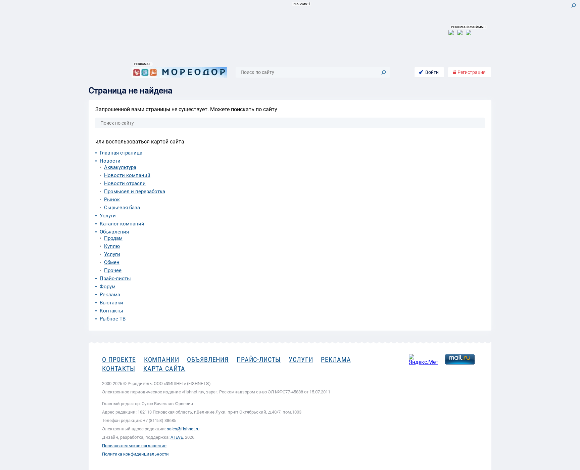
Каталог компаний (122, 224)
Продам (113, 238)
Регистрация (471, 72)
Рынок (112, 200)
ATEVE (177, 437)
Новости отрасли (125, 183)
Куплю (112, 246)
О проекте (119, 359)
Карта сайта (164, 368)
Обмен (111, 262)
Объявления (114, 232)
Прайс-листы (115, 278)
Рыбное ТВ (113, 319)
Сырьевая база (122, 208)
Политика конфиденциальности (135, 454)
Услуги (108, 216)
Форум (107, 287)
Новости (110, 161)
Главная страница (121, 153)
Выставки (111, 303)
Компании (161, 359)
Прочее (113, 270)
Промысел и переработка (134, 191)
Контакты (111, 311)
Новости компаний (127, 175)
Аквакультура (120, 167)
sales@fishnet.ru (183, 428)
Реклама (110, 295)
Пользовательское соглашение (134, 445)
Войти (432, 72)
